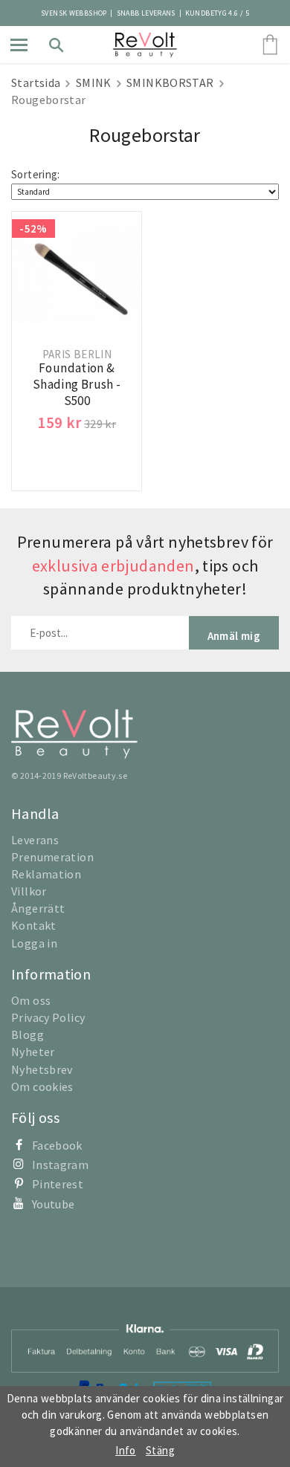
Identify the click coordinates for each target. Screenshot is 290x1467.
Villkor (29, 891)
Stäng (160, 1450)
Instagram (60, 1164)
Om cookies (42, 1086)
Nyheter (33, 1051)
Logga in (34, 943)
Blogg (27, 1034)
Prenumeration (52, 856)
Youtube (53, 1203)
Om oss (31, 1000)
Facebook (57, 1145)
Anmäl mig (233, 636)
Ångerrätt (38, 908)
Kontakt (34, 925)
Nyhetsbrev (42, 1069)
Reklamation (46, 874)
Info (125, 1450)
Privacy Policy (48, 1017)
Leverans (35, 839)
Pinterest (57, 1183)
